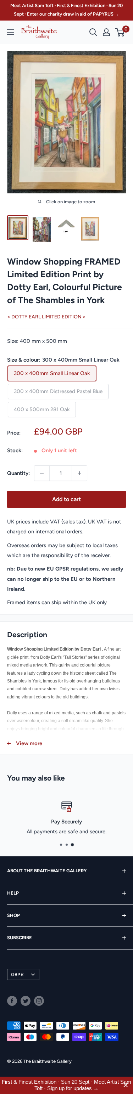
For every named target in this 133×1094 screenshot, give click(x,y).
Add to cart (66, 499)
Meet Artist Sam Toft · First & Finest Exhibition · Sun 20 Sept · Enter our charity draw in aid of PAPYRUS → (66, 10)
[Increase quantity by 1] (79, 473)
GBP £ (17, 974)
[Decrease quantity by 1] (41, 473)
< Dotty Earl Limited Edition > (46, 317)
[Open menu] (10, 32)
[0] (120, 32)
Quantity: (18, 473)
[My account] (106, 32)
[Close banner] (126, 1085)
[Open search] (93, 32)
